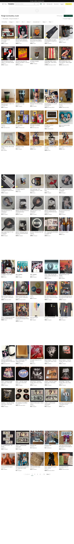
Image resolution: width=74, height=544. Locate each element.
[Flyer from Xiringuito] (37, 309)
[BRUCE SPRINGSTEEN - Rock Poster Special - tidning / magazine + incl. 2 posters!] (66, 53)
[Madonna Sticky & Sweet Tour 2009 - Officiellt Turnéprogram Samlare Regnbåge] (22, 288)
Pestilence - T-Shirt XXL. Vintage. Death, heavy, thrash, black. (7, 403)
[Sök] (34, 4)
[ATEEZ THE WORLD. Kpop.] (37, 459)
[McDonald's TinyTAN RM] (37, 117)
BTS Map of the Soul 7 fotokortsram (49, 126)
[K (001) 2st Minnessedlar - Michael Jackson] (37, 395)
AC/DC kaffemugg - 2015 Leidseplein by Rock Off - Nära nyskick (36, 190)
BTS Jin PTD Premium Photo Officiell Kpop (64, 211)
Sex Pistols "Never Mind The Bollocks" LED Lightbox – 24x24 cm (22, 62)
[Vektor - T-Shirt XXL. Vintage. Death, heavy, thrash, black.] (22, 373)
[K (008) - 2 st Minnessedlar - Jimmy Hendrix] (51, 395)
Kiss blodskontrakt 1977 (63, 466)
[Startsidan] (11, 4)
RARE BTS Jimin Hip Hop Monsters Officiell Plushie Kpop (22, 211)
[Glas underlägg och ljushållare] (22, 395)
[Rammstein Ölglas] (51, 437)
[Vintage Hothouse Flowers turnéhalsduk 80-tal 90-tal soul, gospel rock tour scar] (8, 181)
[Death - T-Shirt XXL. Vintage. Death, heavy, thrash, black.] (8, 373)
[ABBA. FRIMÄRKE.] (22, 267)
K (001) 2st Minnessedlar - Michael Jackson (37, 403)
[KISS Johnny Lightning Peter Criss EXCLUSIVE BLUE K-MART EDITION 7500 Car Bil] (66, 288)
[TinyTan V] (8, 117)
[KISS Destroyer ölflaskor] (66, 224)
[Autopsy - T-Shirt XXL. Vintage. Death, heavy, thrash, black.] (51, 373)
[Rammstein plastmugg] (22, 96)
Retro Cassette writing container (65, 146)
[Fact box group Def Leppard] (8, 459)
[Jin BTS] (37, 288)
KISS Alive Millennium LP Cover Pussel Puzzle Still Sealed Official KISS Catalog (22, 318)
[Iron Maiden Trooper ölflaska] (8, 267)
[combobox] (25, 4)
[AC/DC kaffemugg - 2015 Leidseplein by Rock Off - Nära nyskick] (37, 181)
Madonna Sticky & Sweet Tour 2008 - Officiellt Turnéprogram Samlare (7, 297)
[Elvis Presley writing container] (37, 139)
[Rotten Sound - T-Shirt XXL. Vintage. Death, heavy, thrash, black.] (37, 373)
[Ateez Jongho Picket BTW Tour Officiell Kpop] (66, 181)
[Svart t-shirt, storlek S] (66, 309)
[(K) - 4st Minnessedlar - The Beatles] (8, 437)
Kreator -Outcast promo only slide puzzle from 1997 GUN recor (8, 318)
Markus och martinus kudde (64, 125)
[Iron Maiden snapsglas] (37, 53)
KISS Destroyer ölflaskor (64, 232)
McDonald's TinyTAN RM (35, 125)
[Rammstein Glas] (37, 437)
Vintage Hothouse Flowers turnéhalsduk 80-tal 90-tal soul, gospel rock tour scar (7, 190)
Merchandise (5, 18)
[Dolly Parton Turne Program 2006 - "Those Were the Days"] (66, 395)
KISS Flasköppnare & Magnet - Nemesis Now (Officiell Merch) (36, 40)
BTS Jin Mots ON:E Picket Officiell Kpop (51, 190)
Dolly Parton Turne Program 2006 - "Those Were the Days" (66, 403)
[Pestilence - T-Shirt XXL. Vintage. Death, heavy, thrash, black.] (8, 395)
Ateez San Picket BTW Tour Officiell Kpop (6, 211)
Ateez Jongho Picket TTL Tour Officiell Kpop (7, 233)
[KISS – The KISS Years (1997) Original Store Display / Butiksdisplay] (22, 352)
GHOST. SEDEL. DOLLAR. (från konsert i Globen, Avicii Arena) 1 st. (51, 275)
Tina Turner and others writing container (50, 147)
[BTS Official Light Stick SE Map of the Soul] (66, 96)
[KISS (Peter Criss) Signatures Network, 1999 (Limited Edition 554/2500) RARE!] (22, 32)
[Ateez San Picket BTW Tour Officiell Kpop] (8, 203)
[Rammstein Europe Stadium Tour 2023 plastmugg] (8, 96)
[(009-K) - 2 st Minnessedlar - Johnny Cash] (22, 437)
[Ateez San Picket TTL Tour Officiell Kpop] (37, 203)
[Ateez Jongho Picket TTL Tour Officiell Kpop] (8, 224)
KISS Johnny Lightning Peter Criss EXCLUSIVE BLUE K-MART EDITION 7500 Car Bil (65, 297)
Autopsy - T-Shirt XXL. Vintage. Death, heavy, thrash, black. (51, 382)
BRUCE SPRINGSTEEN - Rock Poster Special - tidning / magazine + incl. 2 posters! (66, 62)
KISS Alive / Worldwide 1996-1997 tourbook (36, 233)
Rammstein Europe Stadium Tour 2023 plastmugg (7, 104)
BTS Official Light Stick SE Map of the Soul (65, 104)
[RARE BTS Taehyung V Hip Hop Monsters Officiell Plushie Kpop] (22, 224)
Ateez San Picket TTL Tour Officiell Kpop (35, 211)
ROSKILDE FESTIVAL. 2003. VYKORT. (64, 275)
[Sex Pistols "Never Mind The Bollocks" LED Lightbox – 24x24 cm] (22, 53)
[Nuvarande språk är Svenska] (41, 4)
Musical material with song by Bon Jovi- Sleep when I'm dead (22, 467)
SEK (44, 3)
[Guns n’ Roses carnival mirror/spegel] (8, 32)
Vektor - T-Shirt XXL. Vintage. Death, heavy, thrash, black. (21, 382)
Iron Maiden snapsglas (34, 61)
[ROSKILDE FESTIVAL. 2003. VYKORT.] (66, 267)
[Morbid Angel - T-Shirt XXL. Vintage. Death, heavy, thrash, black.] (66, 373)
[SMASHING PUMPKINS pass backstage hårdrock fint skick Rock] (8, 352)
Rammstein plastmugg (20, 103)
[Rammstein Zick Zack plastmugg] (37, 96)
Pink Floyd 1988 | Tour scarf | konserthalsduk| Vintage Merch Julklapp (51, 40)
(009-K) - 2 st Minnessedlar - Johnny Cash (21, 446)
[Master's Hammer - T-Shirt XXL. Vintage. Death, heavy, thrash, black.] (51, 352)
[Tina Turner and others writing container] (51, 139)
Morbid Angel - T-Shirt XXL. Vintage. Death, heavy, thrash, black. (65, 382)
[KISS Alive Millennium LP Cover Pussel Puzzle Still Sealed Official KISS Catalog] (22, 309)
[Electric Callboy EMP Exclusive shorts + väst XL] (51, 459)
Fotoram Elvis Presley (20, 146)
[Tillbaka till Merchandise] (2, 19)
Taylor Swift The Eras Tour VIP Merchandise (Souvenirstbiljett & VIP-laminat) (65, 446)
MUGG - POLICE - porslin (64, 39)
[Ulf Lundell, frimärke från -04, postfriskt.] (37, 352)
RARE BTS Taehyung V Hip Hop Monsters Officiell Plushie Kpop (22, 233)
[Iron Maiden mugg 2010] (22, 181)
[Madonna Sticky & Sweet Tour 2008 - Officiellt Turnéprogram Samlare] (8, 288)
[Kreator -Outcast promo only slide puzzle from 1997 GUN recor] (8, 309)
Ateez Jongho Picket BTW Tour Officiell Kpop (65, 190)
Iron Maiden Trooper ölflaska (6, 274)
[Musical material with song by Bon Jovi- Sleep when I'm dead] (22, 459)
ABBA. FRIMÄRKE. (19, 274)
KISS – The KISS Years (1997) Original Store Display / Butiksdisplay (21, 360)
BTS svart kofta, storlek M (50, 317)
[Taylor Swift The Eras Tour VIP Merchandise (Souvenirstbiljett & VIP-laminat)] (66, 437)
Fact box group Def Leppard (6, 466)
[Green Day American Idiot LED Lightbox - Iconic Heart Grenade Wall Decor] (8, 53)
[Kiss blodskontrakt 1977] (66, 459)
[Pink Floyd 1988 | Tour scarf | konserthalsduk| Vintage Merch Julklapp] (51, 32)
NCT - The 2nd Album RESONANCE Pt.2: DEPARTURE (51, 233)
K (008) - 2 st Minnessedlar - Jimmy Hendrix (50, 403)
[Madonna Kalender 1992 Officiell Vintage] (8, 139)
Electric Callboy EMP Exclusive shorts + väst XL (50, 467)
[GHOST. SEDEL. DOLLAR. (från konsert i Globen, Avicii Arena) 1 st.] (51, 267)
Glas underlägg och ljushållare (21, 402)
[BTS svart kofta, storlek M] (51, 309)
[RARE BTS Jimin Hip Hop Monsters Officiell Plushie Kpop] (22, 203)
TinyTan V (3, 125)
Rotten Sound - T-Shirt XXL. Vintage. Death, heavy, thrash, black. (36, 382)
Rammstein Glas (33, 445)
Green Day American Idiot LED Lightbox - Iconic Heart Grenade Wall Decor (7, 62)
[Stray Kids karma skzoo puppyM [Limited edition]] (51, 96)
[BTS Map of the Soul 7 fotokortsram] (51, 117)
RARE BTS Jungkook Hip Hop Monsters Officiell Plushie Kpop (51, 211)
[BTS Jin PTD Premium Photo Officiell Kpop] (66, 203)
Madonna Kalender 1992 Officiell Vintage (7, 147)
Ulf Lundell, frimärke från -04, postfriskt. (35, 360)
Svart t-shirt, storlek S (63, 317)
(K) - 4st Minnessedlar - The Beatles (6, 446)
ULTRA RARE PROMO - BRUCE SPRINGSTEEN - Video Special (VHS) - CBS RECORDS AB (50, 62)
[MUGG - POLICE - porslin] (66, 32)
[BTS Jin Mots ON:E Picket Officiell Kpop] (51, 181)
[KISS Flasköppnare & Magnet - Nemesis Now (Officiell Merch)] (37, 32)
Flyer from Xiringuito (34, 317)
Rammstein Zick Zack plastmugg (36, 103)
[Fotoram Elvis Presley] (22, 139)
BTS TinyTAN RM (19, 125)
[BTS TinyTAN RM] (22, 117)
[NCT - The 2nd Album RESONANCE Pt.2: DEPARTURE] (51, 224)
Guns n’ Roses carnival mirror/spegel (5, 40)
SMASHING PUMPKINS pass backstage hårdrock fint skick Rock (8, 360)
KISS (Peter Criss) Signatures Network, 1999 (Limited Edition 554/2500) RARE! (22, 40)
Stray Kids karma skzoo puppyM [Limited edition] (51, 104)
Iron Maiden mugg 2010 (20, 189)
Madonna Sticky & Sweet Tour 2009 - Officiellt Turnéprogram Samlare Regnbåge (22, 297)
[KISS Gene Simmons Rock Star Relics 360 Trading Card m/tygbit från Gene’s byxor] (51, 288)
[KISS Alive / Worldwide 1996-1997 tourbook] (37, 224)
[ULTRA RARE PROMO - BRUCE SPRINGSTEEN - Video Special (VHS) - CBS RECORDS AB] (51, 53)
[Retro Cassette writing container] (66, 139)
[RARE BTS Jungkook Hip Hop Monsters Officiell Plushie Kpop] (51, 203)
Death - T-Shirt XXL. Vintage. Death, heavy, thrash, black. (6, 382)
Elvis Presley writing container (36, 146)
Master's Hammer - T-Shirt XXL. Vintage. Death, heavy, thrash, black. (51, 360)
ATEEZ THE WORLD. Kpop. (35, 466)
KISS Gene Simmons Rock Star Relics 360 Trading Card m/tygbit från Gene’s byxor (51, 297)
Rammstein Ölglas (48, 445)
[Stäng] (73, 1)
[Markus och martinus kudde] (66, 117)
